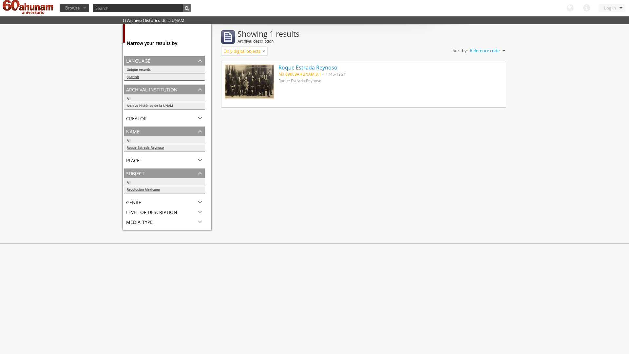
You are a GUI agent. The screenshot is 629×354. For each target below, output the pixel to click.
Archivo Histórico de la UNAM (150, 105)
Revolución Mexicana (143, 189)
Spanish (133, 76)
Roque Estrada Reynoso (145, 147)
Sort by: (460, 50)
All (129, 98)
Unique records (139, 69)
